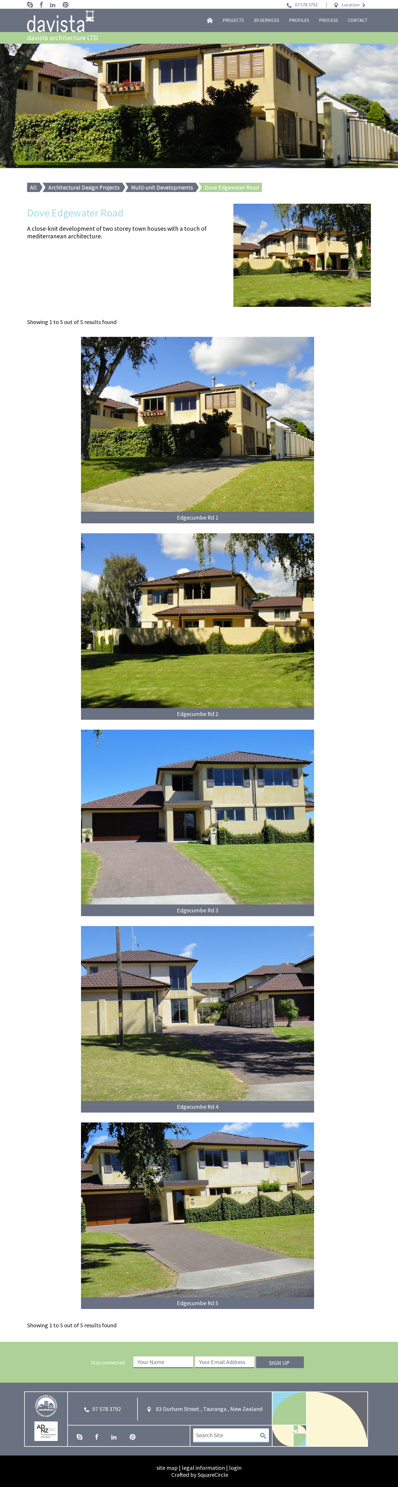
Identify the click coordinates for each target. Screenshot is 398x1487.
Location (351, 5)
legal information (203, 1467)
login (235, 1467)
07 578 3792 (306, 5)
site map (167, 1467)
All (33, 187)
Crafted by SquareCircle (199, 1474)
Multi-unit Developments (162, 187)
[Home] (210, 20)
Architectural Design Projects (83, 187)
